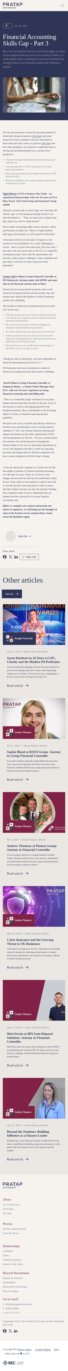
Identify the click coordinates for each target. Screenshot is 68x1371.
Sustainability (9, 1282)
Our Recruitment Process (14, 1229)
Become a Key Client (13, 1264)
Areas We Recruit (11, 1233)
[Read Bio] (24, 536)
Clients (6, 1255)
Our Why (7, 1213)
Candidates (8, 1251)
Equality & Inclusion (12, 1278)
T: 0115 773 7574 (11, 1312)
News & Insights (10, 1291)
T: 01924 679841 (11, 1308)
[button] (62, 5)
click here (36, 136)
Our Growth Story (11, 1204)
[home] (13, 5)
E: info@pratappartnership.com (17, 1304)
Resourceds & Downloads (15, 1286)
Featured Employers (12, 1259)
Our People (8, 1209)
